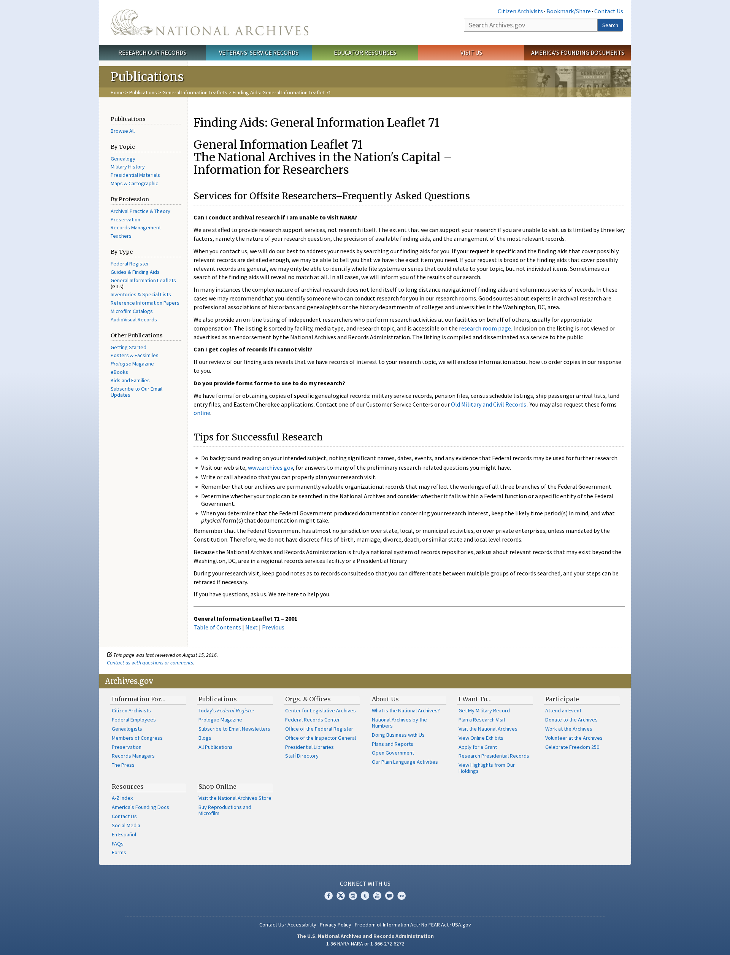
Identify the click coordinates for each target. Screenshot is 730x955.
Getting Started (128, 347)
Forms (119, 852)
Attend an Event (563, 710)
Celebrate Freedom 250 (572, 747)
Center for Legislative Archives (320, 710)
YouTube (377, 895)
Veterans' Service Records (258, 52)
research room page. (485, 328)
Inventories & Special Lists (141, 294)
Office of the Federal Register (319, 728)
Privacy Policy (335, 924)
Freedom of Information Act (386, 924)
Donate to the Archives (571, 719)
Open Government (393, 752)
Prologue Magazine (220, 719)
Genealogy (123, 158)
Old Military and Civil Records (488, 404)
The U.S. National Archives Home (209, 22)
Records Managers (133, 755)
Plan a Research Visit (482, 719)
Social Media (126, 825)
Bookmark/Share (568, 11)
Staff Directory (302, 755)
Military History (128, 166)
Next (251, 627)
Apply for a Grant (478, 747)
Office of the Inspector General (320, 737)
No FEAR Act (435, 924)
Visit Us (471, 52)
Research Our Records (152, 52)
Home (117, 92)
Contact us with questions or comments (150, 662)
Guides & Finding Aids (135, 272)
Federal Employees (134, 719)
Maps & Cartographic (134, 183)
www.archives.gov (270, 467)
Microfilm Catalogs (132, 311)
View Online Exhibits (481, 737)
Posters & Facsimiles (135, 355)
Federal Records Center (312, 719)
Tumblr (365, 895)
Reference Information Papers (145, 302)
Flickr (401, 895)
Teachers (121, 235)
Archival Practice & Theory (140, 211)
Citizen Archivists (520, 11)
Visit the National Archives (488, 728)
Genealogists (127, 728)
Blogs (204, 737)
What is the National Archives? (406, 710)
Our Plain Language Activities (405, 761)
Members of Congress (137, 737)
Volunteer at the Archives (574, 737)
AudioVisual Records (134, 319)
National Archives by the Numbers (399, 722)
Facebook (328, 895)
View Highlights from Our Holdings (487, 767)
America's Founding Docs (140, 807)
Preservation (125, 219)
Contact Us (608, 11)
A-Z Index (122, 798)
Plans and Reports (392, 743)
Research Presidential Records (494, 755)
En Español (124, 834)
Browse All (123, 130)
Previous (273, 627)
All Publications (215, 747)
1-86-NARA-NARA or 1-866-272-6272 (365, 943)
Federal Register (130, 263)
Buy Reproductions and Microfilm (224, 810)
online (202, 412)
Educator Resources (365, 52)
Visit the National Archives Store (234, 798)
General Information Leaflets (194, 92)
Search (610, 25)
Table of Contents (217, 627)
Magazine (132, 363)
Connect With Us (365, 883)
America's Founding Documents (577, 52)
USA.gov (461, 924)
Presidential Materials (135, 175)
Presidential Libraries (309, 747)
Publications (143, 92)
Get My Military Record (484, 710)
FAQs (118, 843)
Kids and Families (130, 380)
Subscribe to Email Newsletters (234, 728)
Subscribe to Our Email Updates (136, 391)
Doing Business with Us (398, 734)
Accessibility (301, 924)
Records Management (136, 227)
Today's (226, 710)
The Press (123, 764)
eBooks (119, 372)
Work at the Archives (568, 728)
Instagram (352, 895)
